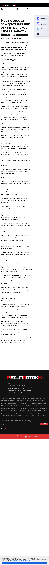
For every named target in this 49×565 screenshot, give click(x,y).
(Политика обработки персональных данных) (21, 560)
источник (4, 351)
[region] (24, 560)
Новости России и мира (8, 15)
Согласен (24, 563)
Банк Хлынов (22, 9)
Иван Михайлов (17, 38)
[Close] (48, 557)
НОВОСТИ (6, 9)
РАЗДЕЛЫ (31, 9)
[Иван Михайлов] (13, 38)
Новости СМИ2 (36, 45)
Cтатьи (13, 9)
